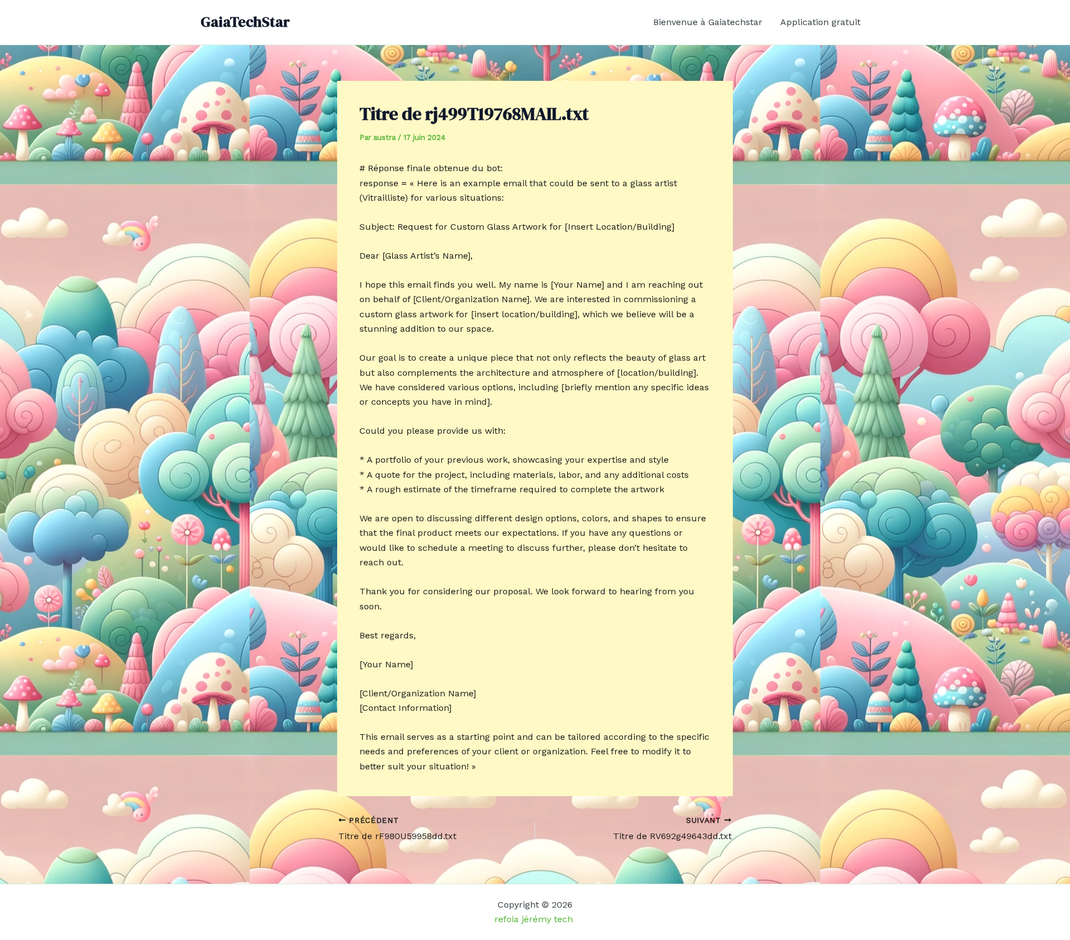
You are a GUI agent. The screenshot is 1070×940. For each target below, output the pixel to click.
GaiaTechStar (245, 22)
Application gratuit (820, 22)
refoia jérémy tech (535, 919)
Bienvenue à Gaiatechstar (707, 22)
